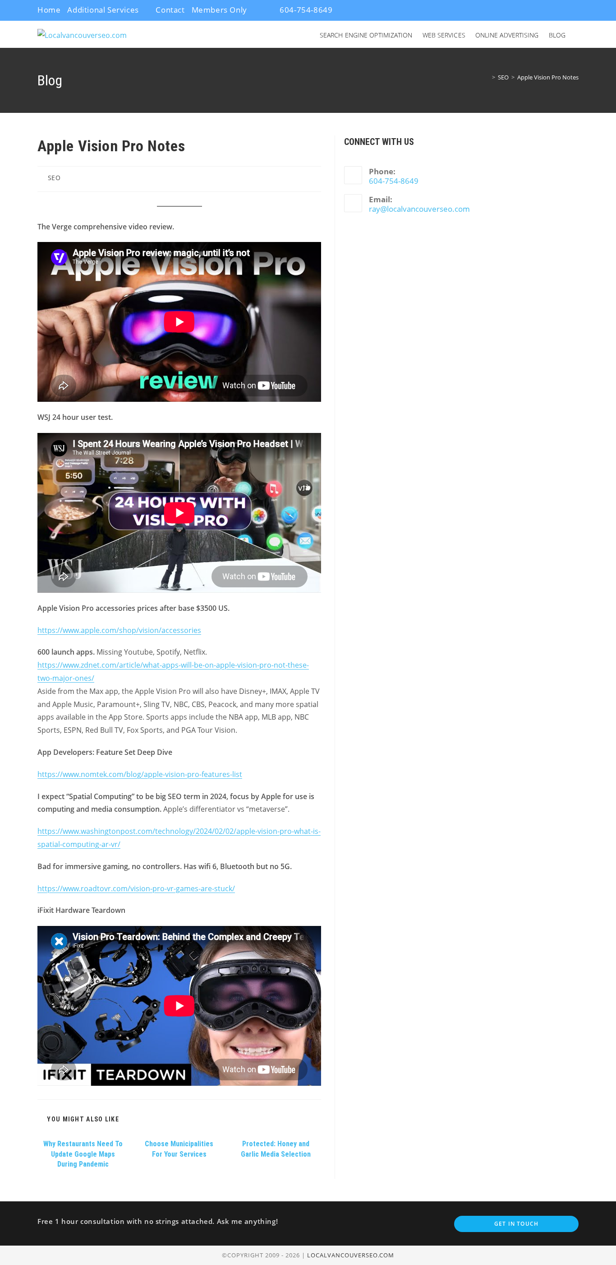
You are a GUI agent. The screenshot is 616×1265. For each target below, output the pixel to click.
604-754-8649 (305, 10)
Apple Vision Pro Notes (548, 77)
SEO (54, 177)
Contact (170, 10)
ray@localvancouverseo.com (419, 209)
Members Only (219, 10)
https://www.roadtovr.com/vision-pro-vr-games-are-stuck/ (136, 888)
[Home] (487, 77)
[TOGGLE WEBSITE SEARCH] (577, 35)
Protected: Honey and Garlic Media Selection (276, 1148)
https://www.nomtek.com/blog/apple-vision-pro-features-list (139, 774)
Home (48, 10)
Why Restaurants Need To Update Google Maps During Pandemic (83, 1153)
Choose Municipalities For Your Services (179, 1148)
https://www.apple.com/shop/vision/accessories (119, 630)
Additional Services (102, 10)
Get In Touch (516, 1224)
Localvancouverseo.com (350, 1255)
